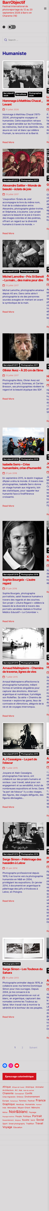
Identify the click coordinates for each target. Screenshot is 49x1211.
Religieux (18, 1120)
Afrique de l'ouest (18, 1087)
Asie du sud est (28, 1090)
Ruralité (25, 1120)
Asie (20, 1090)
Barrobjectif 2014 (11, 854)
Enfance (20, 1097)
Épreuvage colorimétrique (19, 1076)
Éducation (17, 1127)
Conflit (28, 1093)
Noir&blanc (18, 1111)
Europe (6, 1101)
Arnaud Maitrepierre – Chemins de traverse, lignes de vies (23, 669)
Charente (8, 1093)
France (41, 1100)
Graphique (9, 1104)
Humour (39, 1104)
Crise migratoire (9, 1097)
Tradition (30, 1124)
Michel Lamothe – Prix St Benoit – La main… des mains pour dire (23, 278)
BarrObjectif (14, 2)
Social (40, 1119)
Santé (33, 1120)
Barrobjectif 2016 (11, 459)
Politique (27, 1116)
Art (16, 1090)
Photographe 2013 (12, 964)
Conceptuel (19, 1094)
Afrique (7, 1086)
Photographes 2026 (35, 94)
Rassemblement (8, 1120)
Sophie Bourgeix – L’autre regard (19, 581)
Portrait (37, 1116)
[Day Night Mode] (9, 27)
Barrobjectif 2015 (11, 663)
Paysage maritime (8, 1116)
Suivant (33, 1047)
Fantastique (14, 1101)
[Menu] (45, 8)
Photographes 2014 (29, 854)
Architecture (8, 1090)
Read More (8, 142)
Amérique (30, 1087)
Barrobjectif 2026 (9, 94)
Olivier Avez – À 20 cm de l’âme (23, 370)
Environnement (32, 1096)
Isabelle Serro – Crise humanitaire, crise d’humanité (22, 466)
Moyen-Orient (24, 1107)
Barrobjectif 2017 (11, 180)
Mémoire (35, 1107)
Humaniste (30, 1104)
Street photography (17, 1124)
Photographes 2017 (29, 180)
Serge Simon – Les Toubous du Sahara (23, 970)
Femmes (23, 1101)
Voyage (7, 1127)
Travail (39, 1123)
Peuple (18, 1116)
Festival (31, 1101)
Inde (4, 1108)
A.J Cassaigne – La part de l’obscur (20, 761)
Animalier (39, 1087)
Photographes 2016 (29, 459)
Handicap (20, 1104)
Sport (5, 1124)
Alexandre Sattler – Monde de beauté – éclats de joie (22, 187)
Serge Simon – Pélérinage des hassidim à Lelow (22, 861)
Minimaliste (11, 1108)
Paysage (32, 1112)
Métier (5, 1112)
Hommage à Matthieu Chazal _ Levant (22, 102)
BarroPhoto (21, 94)
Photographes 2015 (29, 663)
